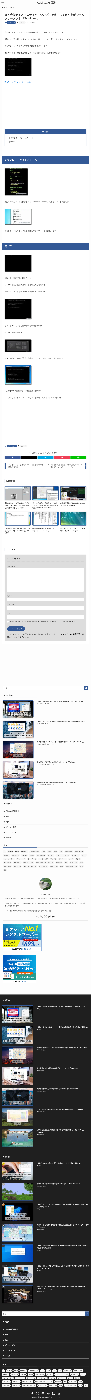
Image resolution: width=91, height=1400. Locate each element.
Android (10, 851)
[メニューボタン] (2, 2)
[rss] (53, 1393)
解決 (61, 866)
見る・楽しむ (43, 866)
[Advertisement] (45, 106)
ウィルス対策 (41, 855)
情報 (81, 862)
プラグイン (62, 859)
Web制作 (6, 855)
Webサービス (11, 827)
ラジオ (78, 859)
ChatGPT (24, 851)
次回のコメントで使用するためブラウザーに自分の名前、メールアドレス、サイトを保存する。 (43, 621)
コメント (11, 566)
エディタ (22, 22)
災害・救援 (7, 866)
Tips (7, 822)
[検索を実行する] (86, 688)
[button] (13, 457)
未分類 (8, 837)
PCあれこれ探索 (46, 2)
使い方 (13, 142)
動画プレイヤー (28, 862)
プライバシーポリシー (54, 1397)
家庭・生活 (73, 862)
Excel (49, 851)
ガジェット (75, 855)
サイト (9, 613)
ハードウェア (43, 859)
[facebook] (38, 916)
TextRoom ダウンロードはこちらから (19, 82)
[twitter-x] (41, 916)
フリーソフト (11, 22)
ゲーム (84, 855)
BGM (17, 851)
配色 (81, 866)
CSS (43, 851)
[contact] (53, 916)
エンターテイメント (62, 855)
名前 (9, 596)
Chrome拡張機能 (12, 811)
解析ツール (54, 866)
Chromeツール (34, 851)
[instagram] (45, 916)
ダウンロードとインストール (22, 138)
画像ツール (17, 866)
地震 (66, 862)
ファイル (53, 859)
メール (10, 604)
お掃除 (32, 855)
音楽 (5, 870)
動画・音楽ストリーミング (44, 862)
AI (4, 851)
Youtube (24, 855)
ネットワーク (32, 859)
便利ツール (17, 862)
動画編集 (59, 862)
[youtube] (49, 916)
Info (7, 816)
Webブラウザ (79, 851)
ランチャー (7, 862)
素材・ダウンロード (29, 866)
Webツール (68, 851)
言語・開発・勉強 (71, 866)
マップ (71, 859)
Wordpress (15, 855)
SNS (55, 851)
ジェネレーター (9, 859)
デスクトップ (20, 859)
